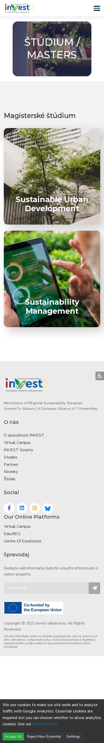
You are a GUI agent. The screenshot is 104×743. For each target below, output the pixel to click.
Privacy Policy (44, 724)
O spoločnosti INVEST (24, 435)
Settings (73, 736)
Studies (10, 457)
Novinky (11, 471)
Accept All (13, 736)
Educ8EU (12, 534)
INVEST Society (18, 450)
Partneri (11, 464)
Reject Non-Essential (44, 736)
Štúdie (9, 479)
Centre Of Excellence (22, 541)
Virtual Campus (17, 442)
